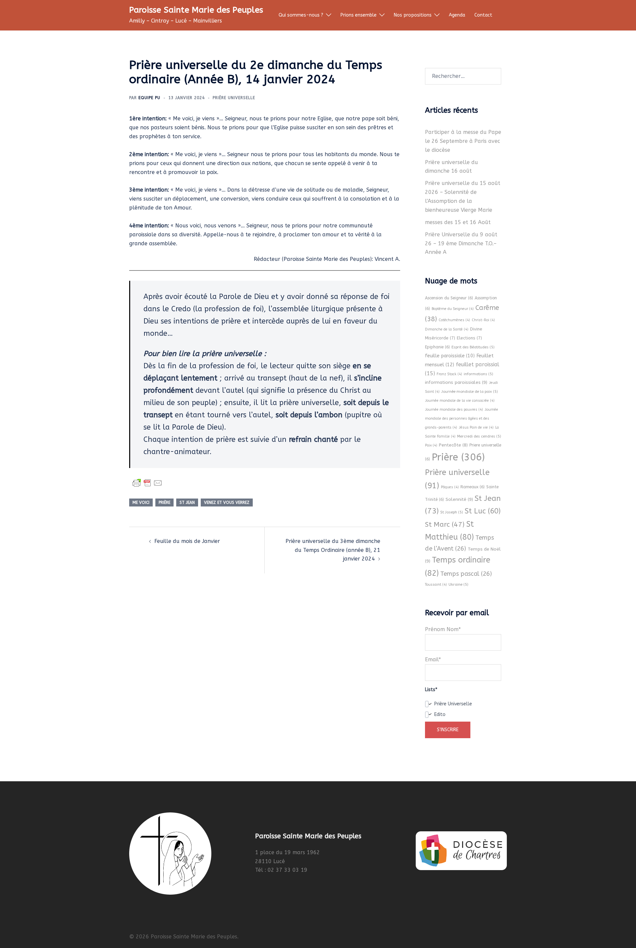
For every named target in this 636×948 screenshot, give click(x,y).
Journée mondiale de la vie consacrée (460, 400)
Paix (431, 445)
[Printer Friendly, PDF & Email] (147, 483)
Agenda (457, 15)
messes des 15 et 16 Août (458, 222)
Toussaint (436, 584)
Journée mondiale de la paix (469, 391)
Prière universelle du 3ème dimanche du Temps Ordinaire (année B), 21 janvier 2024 (333, 550)
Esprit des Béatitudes (473, 347)
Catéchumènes (454, 320)
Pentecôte (453, 445)
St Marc (444, 524)
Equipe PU (149, 97)
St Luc (483, 511)
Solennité (459, 499)
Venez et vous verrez (226, 502)
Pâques (450, 487)
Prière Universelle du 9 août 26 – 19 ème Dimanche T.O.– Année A (461, 243)
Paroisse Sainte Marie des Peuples (196, 10)
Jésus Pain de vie (476, 427)
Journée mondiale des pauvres (454, 409)
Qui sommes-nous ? (301, 15)
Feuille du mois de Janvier (187, 541)
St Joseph (451, 512)
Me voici (140, 502)
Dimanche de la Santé (446, 329)
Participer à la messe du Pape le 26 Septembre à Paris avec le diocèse (463, 141)
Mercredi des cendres (479, 436)
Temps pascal (466, 573)
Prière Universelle (234, 97)
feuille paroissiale (450, 356)
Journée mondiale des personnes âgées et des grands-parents (461, 418)
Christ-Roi (483, 320)
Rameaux (472, 487)
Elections (469, 337)
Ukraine (458, 584)
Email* (433, 659)
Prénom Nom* (443, 629)
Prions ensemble (359, 15)
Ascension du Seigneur (449, 298)
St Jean (187, 502)
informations (478, 374)
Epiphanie (437, 347)
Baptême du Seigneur (453, 309)
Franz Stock (449, 374)
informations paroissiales (456, 382)
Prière (164, 502)
